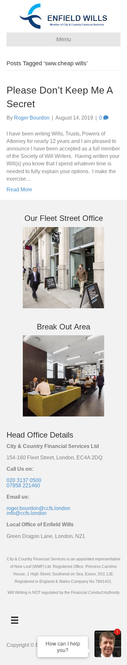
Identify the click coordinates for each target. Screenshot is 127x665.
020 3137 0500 (24, 480)
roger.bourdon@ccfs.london (38, 508)
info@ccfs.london (27, 513)
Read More (19, 189)
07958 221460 (23, 485)
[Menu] (15, 620)
